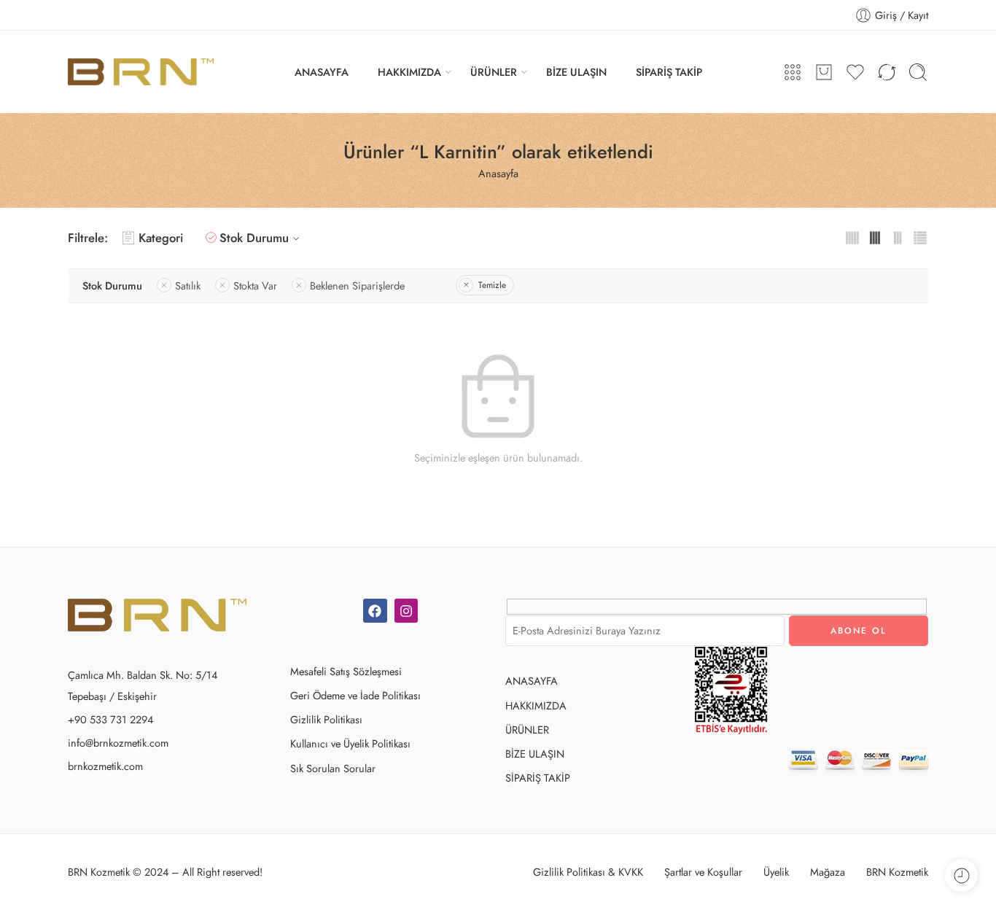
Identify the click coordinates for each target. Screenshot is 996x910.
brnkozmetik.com (105, 766)
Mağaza (827, 871)
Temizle (492, 285)
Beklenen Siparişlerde (357, 285)
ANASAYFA (322, 71)
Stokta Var (255, 285)
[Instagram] (406, 610)
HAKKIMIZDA (409, 71)
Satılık (188, 285)
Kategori (161, 237)
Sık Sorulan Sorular (333, 768)
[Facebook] (374, 610)
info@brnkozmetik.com (118, 742)
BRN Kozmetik (897, 871)
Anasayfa (498, 173)
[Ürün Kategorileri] (792, 72)
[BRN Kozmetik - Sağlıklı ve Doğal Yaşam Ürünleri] (141, 71)
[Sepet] (824, 72)
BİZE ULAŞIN (576, 71)
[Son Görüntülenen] (961, 875)
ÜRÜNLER (493, 71)
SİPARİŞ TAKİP (669, 71)
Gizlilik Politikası (326, 719)
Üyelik (776, 871)
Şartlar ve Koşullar (703, 871)
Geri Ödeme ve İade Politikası (355, 695)
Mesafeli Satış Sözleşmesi (346, 671)
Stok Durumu (254, 237)
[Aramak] (918, 72)
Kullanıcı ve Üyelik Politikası (350, 743)
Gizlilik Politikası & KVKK (588, 871)
